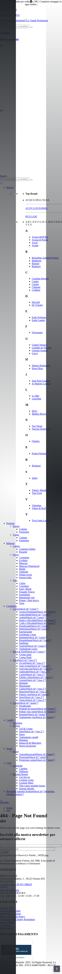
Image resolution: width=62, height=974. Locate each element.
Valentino (36, 505)
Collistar (36, 290)
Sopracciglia (25, 577)
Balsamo (23, 740)
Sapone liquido (26, 788)
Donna (16, 526)
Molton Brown (39, 414)
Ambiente (18, 765)
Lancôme (36, 398)
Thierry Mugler (39, 490)
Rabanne (36, 465)
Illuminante (24, 686)
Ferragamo (37, 332)
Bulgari (35, 263)
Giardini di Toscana (42, 347)
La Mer (35, 395)
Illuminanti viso (27, 597)
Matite (22, 569)
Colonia (23, 529)
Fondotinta (24, 594)
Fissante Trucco (27, 591)
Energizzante (25, 631)
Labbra (16, 546)
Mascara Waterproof (29, 566)
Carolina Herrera (40, 278)
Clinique (36, 287)
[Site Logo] (24, 20)
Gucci (35, 353)
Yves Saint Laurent (41, 520)
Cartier (35, 281)
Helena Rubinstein (41, 365)
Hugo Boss (37, 368)
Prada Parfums (39, 453)
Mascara (23, 563)
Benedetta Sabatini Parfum (45, 257)
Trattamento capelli (28, 737)
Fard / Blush (25, 589)
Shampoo (17, 723)
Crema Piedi (25, 657)
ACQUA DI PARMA (36, 208)
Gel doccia (24, 777)
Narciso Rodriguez (41, 429)
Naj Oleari (37, 426)
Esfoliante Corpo (27, 634)
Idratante (23, 683)
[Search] (31, 27)
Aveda (35, 245)
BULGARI (31, 216)
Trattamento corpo (28, 648)
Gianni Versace (39, 344)
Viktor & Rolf (39, 508)
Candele (23, 768)
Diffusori (23, 771)
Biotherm (36, 260)
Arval (35, 242)
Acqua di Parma (40, 239)
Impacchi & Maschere (30, 743)
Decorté (36, 302)
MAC (35, 411)
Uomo (16, 534)
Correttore (24, 557)
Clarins (35, 284)
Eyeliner (23, 560)
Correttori (24, 586)
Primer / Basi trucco (29, 600)
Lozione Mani (26, 783)
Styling (16, 725)
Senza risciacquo (27, 745)
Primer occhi (25, 574)
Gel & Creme (26, 728)
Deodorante (25, 706)
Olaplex (36, 441)
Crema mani (25, 654)
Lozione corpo (26, 780)
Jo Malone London (41, 383)
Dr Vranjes (37, 305)
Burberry (36, 266)
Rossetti (23, 552)
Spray (22, 734)
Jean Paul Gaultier (41, 380)
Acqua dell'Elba (40, 237)
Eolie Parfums (39, 317)
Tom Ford (37, 493)
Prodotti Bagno (20, 774)
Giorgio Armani (40, 350)
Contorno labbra (27, 549)
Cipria (22, 583)
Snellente (23, 643)
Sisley (35, 478)
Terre (21, 603)
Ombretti (23, 571)
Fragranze (24, 532)
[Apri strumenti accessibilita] (56, 968)
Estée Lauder (38, 320)
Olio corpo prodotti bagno (32, 785)
